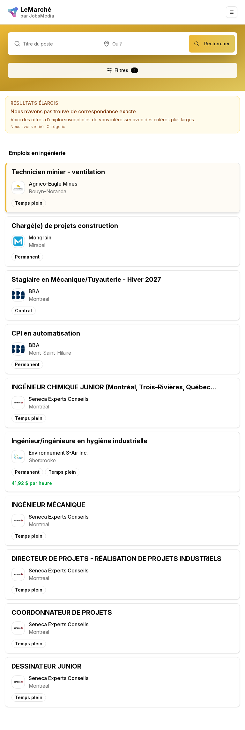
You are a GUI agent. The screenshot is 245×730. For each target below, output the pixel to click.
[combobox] (143, 44)
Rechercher (217, 43)
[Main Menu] (231, 12)
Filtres (125, 70)
